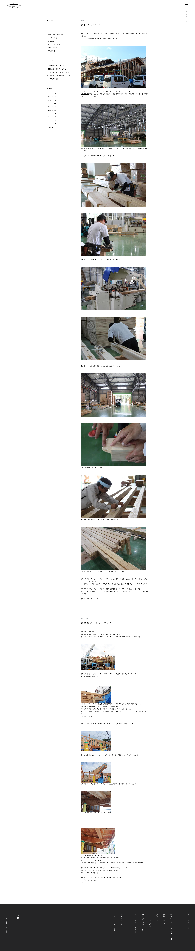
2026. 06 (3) (52, 100)
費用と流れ (157, 923)
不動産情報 (52, 51)
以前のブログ (85, 94)
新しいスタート (91, 24)
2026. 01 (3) (52, 117)
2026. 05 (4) (52, 103)
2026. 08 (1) (52, 93)
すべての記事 (51, 20)
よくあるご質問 (150, 922)
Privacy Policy (6, 930)
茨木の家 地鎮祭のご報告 (57, 69)
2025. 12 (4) (52, 120)
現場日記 (51, 41)
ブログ (129, 918)
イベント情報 (52, 38)
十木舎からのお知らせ (55, 34)
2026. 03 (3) (52, 110)
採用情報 (122, 920)
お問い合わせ (114, 922)
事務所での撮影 (53, 79)
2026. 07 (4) (52, 97)
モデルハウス (136, 924)
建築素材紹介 (52, 48)
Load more (50, 128)
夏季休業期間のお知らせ (56, 65)
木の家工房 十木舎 (189, 922)
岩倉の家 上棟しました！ (98, 623)
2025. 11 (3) (52, 123)
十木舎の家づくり (171, 927)
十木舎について (143, 924)
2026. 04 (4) (52, 107)
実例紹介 (164, 920)
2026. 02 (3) (52, 113)
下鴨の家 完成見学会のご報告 (58, 72)
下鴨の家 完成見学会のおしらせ (59, 75)
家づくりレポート (54, 44)
